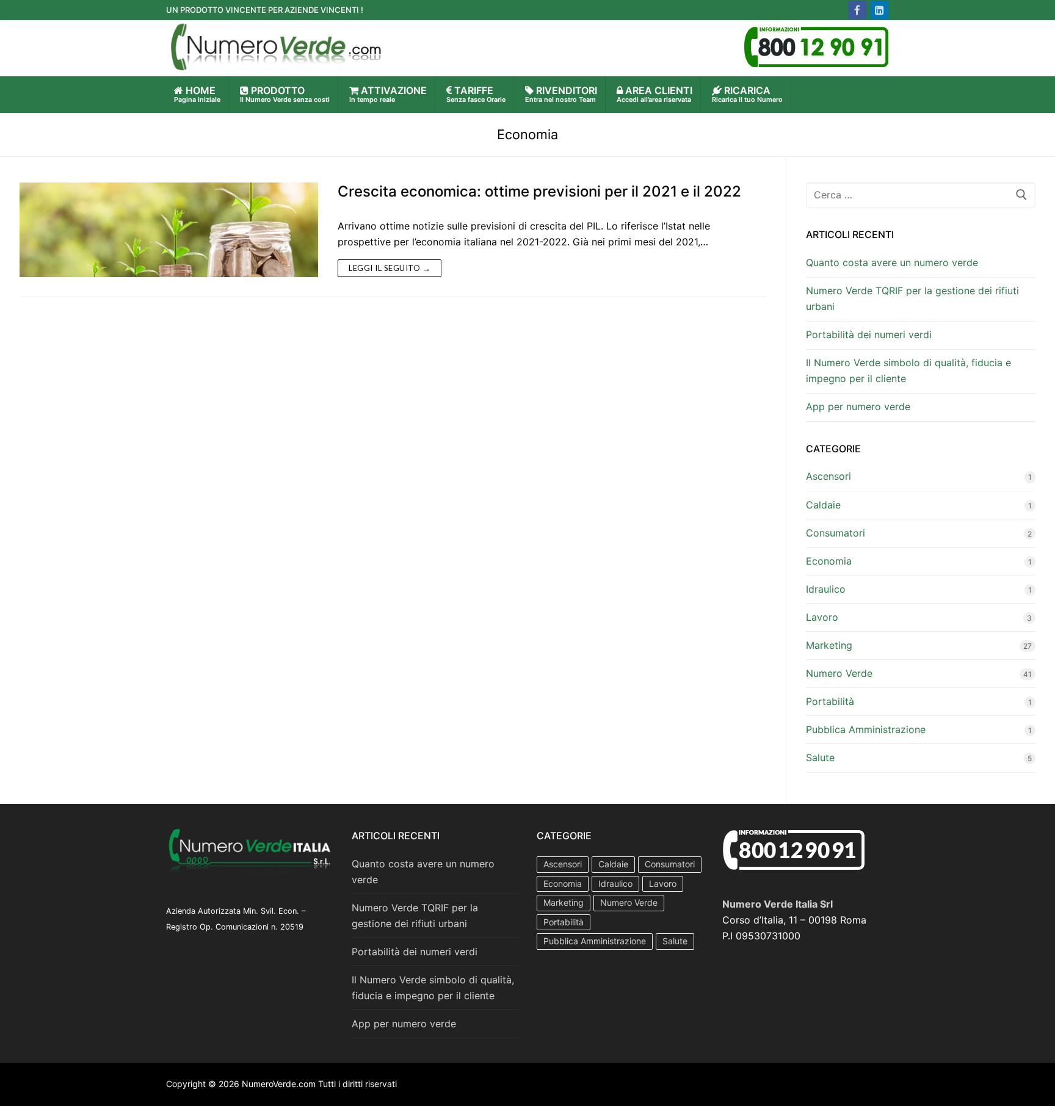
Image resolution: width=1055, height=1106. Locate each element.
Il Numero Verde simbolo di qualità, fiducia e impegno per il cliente (908, 370)
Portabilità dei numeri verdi (869, 334)
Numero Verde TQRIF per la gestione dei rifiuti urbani (912, 298)
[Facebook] (857, 10)
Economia (829, 561)
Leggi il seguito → (389, 268)
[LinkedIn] (879, 10)
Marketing (829, 645)
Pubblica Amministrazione (866, 729)
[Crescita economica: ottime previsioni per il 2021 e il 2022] (169, 230)
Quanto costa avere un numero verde (892, 262)
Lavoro (822, 617)
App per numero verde (858, 406)
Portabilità (830, 701)
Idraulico (826, 589)
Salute (820, 757)
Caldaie (823, 505)
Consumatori (835, 533)
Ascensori (828, 476)
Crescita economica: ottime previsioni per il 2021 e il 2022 (539, 191)
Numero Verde (839, 673)
